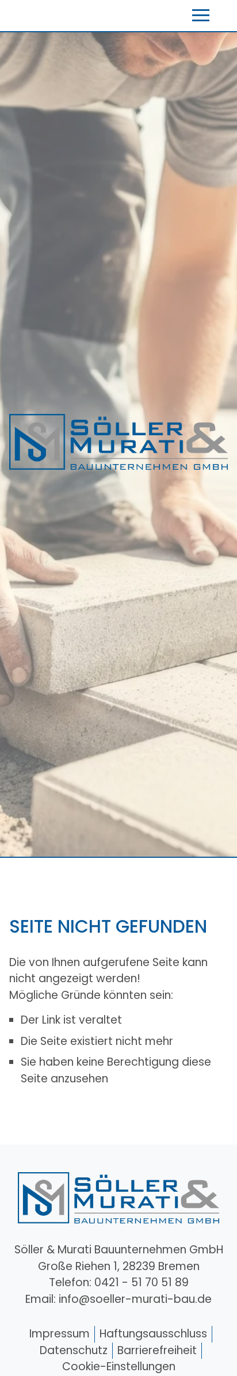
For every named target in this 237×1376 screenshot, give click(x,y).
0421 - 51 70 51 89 (141, 1282)
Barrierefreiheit (157, 1350)
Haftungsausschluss (153, 1333)
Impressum (59, 1333)
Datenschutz (74, 1350)
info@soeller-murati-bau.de (135, 1299)
